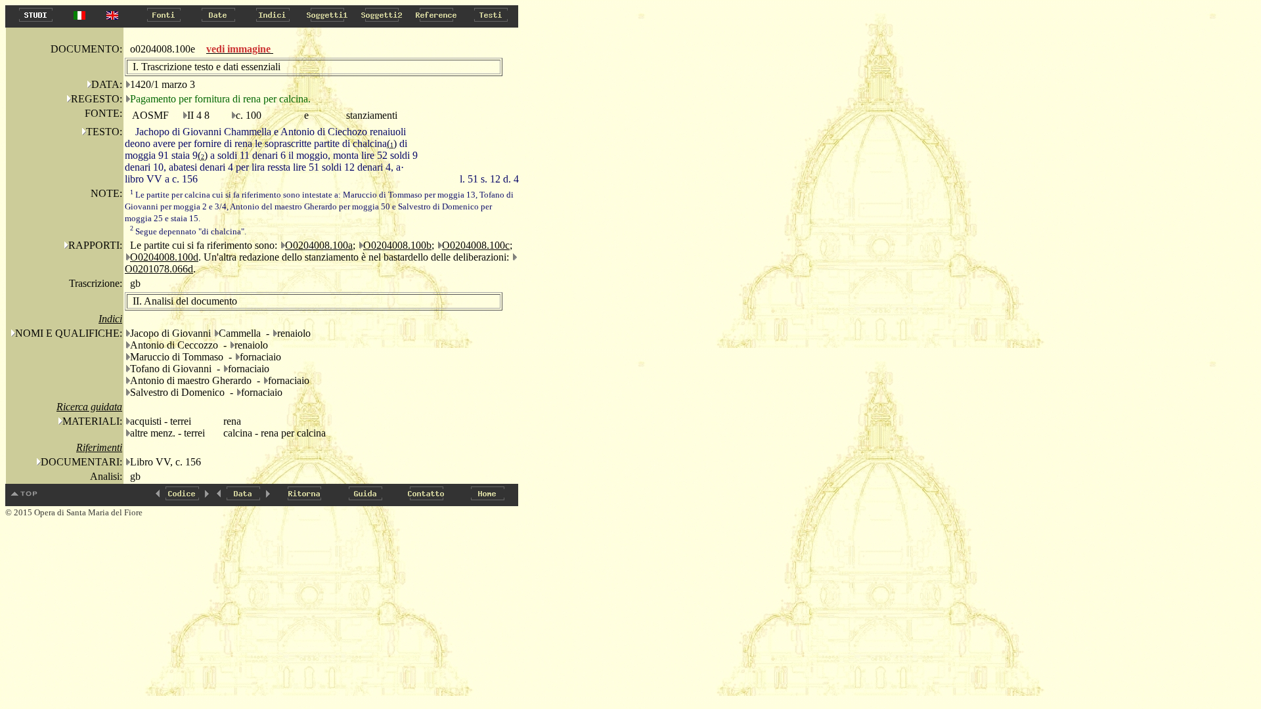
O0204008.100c (476, 245)
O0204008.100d (164, 257)
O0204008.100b (397, 245)
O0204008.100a (319, 245)
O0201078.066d (159, 268)
